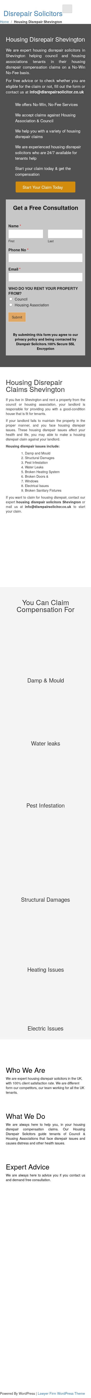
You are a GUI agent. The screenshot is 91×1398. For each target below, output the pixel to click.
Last (51, 241)
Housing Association (32, 305)
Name (14, 226)
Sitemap (10, 1313)
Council (21, 299)
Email (14, 269)
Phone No (18, 250)
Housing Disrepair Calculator (25, 1285)
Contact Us (12, 1306)
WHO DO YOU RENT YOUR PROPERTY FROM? (43, 291)
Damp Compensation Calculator (27, 1292)
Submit (17, 317)
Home (4, 21)
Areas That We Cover (19, 1299)
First (11, 241)
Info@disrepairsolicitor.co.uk (24, 1342)
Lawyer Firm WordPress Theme (61, 1393)
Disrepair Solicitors (33, 13)
